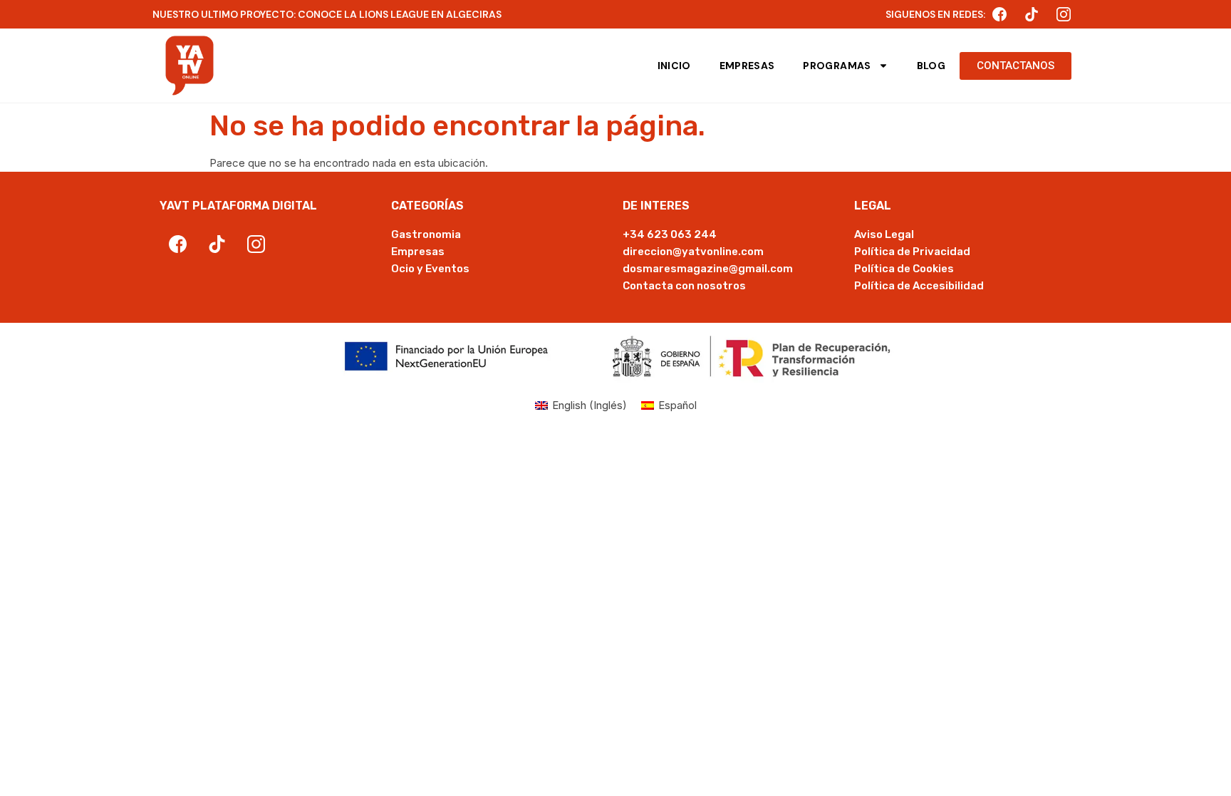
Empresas (747, 65)
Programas (837, 65)
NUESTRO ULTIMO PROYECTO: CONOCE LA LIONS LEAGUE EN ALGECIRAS (327, 14)
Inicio (674, 65)
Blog (931, 65)
